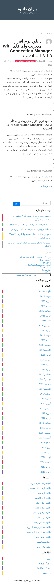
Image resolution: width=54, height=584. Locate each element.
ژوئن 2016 (46, 447)
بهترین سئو (46, 270)
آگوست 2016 (45, 438)
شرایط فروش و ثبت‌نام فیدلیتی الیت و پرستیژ (31, 229)
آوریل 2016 (46, 457)
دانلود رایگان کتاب (43, 508)
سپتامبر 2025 (45, 326)
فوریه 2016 (45, 467)
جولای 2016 (45, 442)
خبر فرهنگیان (46, 186)
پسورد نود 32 (45, 262)
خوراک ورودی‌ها (44, 563)
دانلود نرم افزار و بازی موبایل (38, 532)
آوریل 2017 (46, 404)
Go (16, 204)
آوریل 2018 (46, 355)
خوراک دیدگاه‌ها (44, 568)
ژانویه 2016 (45, 472)
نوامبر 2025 (45, 316)
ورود (49, 558)
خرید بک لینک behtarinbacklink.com (35, 257)
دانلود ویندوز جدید (43, 537)
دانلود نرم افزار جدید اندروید (25, 61)
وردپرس (47, 573)
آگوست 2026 (45, 291)
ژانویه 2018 (45, 369)
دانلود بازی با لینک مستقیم (39, 488)
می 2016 (46, 452)
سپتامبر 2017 (45, 384)
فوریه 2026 (45, 301)
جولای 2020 (45, 335)
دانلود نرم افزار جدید (42, 522)
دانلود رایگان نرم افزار (41, 512)
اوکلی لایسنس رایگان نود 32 (38, 265)
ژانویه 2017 (45, 418)
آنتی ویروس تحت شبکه (26, 275)
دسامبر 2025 (45, 311)
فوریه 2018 (45, 364)
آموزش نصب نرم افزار (41, 483)
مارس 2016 (45, 462)
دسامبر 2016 (45, 423)
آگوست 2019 (45, 350)
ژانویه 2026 (45, 306)
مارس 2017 (45, 408)
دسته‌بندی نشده (44, 542)
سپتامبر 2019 (45, 345)
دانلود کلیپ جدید (44, 517)
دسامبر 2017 (45, 374)
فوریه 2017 (45, 413)
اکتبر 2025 (46, 321)
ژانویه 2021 (45, 330)
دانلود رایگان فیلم (43, 503)
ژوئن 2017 (46, 399)
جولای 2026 (45, 296)
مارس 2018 (45, 360)
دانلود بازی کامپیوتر (42, 498)
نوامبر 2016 (45, 428)
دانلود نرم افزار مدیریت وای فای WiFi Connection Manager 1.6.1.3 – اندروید (27, 48)
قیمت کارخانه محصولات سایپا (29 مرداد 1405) (30, 224)
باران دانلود (27, 8)
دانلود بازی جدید (44, 493)
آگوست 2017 (45, 389)
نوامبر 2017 (45, 379)
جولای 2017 (45, 394)
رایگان (48, 272)
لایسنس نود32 (44, 260)
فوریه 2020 (45, 340)
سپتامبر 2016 (45, 433)
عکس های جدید (44, 547)
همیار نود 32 (45, 267)
